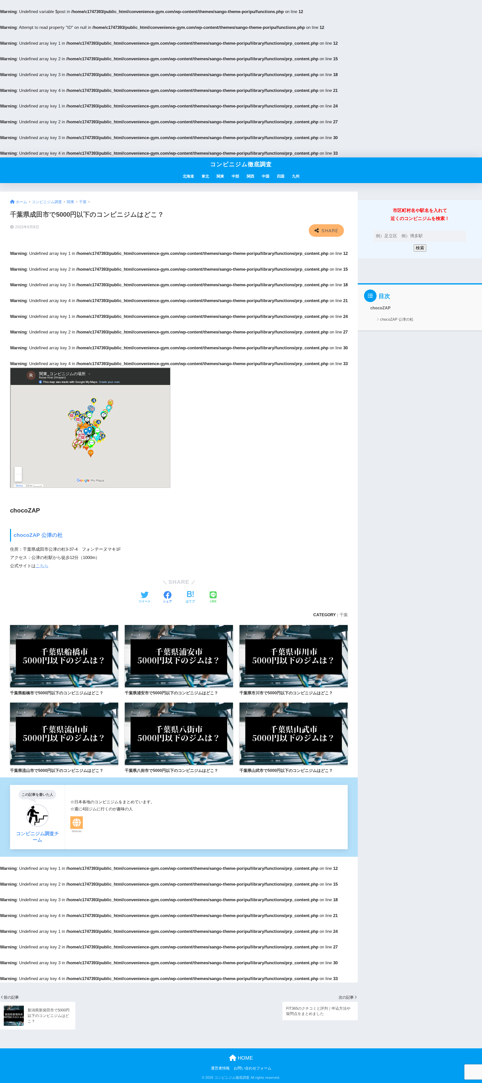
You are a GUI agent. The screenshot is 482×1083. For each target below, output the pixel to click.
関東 (220, 176)
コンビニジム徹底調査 (241, 164)
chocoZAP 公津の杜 (38, 535)
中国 (265, 176)
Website (77, 831)
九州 (295, 176)
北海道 (188, 176)
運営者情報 (220, 1068)
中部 (235, 176)
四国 (280, 176)
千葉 (344, 614)
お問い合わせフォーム (252, 1068)
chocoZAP (380, 308)
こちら (42, 565)
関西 (250, 176)
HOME (244, 1058)
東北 (205, 176)
